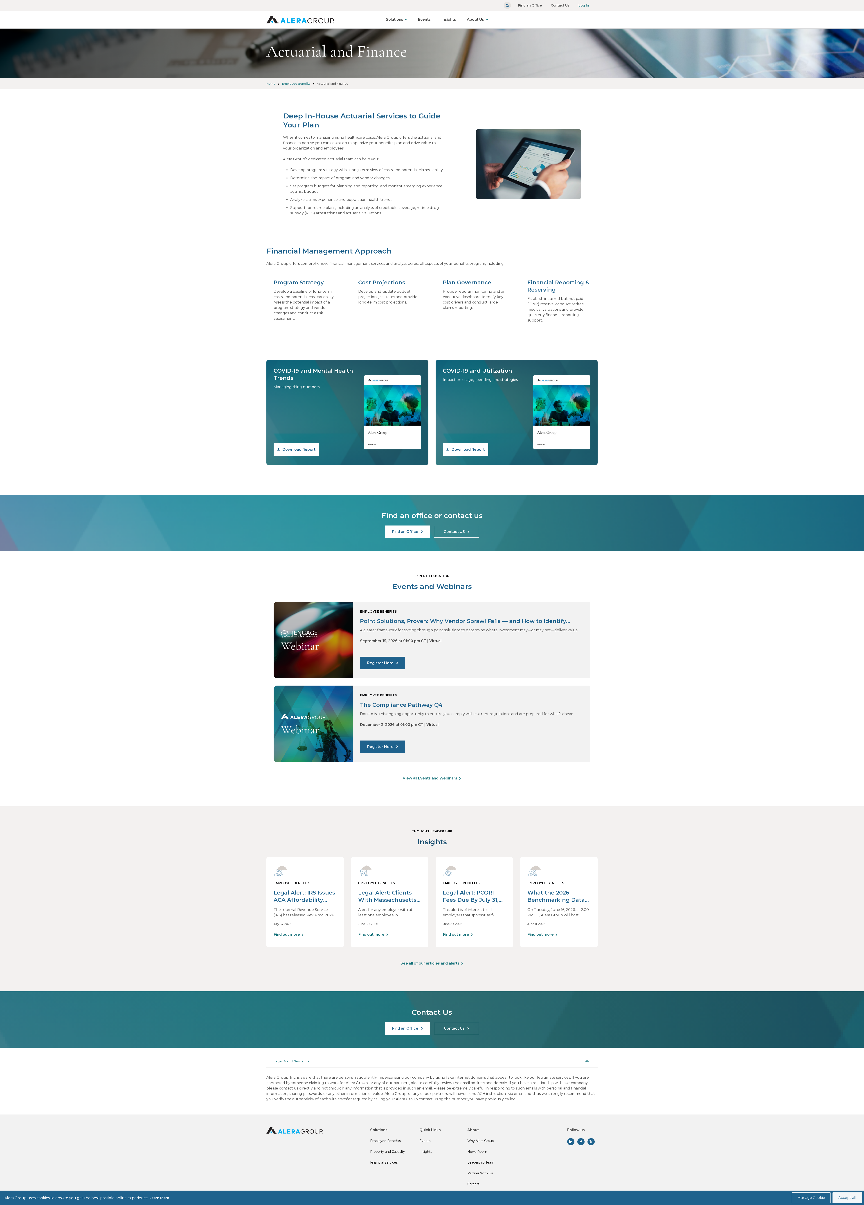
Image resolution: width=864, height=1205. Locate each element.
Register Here (380, 663)
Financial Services (384, 1162)
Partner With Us (480, 1173)
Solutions (394, 19)
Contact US (455, 532)
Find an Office (530, 5)
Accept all (847, 1198)
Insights (448, 19)
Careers (473, 1184)
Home (271, 83)
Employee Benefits (296, 83)
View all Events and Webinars (430, 778)
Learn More (159, 1198)
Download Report (298, 449)
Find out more (287, 934)
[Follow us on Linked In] (570, 1141)
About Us (475, 19)
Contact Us (560, 5)
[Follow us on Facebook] (581, 1141)
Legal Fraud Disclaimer (292, 1061)
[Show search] (507, 5)
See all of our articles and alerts (429, 963)
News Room (477, 1152)
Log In (583, 5)
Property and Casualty (387, 1152)
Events (424, 19)
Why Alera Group (480, 1141)
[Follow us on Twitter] (591, 1141)
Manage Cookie (811, 1198)
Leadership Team (480, 1162)
